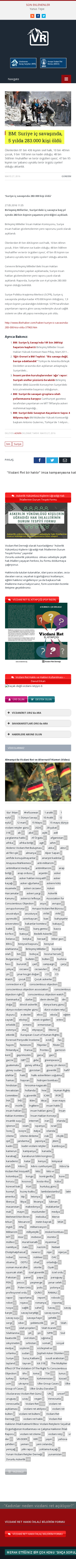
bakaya (57, 923)
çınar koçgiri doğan (28, 974)
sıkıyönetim (12, 1343)
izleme (10, 1136)
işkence (10, 1126)
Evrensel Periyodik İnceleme (23, 1040)
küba (58, 1181)
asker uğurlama (29, 883)
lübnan (53, 1201)
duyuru (10, 1014)
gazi (51, 1055)
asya (43, 903)
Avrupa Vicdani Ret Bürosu (48, 908)
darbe (29, 999)
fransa (28, 1050)
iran (47, 1120)
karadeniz (12, 1161)
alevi (63, 848)
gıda (35, 1060)
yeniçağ (10, 1449)
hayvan (24, 1080)
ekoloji (23, 1019)
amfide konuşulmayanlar (21, 858)
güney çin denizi (55, 1065)
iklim (32, 1100)
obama (10, 1262)
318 (8, 832)
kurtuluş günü (48, 1186)
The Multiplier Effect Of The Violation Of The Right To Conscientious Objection (36, 1368)
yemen (25, 1444)
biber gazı (57, 939)
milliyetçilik (32, 1232)
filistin (56, 1045)
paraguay (56, 1277)
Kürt (28, 1186)
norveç (23, 1257)
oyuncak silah (14, 1272)
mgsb (9, 1227)
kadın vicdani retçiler (34, 1146)
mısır (21, 1237)
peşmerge (36, 1282)
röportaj (57, 1302)
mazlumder (38, 1211)
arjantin (43, 873)
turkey (10, 1378)
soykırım (24, 1348)
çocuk (22, 979)
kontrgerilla (46, 1176)
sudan (25, 1353)
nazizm (41, 1247)
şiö (39, 1333)
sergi (9, 1323)
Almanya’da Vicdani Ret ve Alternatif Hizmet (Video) (37, 759)
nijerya (62, 1252)
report (41, 1297)
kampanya (29, 1151)
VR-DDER (22, 1439)
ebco (40, 1014)
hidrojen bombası (47, 1080)
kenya (42, 1161)
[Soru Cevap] (38, 1502)
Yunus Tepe (37, 9)
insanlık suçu (13, 1120)
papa (40, 1277)
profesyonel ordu (16, 1292)
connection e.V (14, 984)
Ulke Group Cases (48, 1383)
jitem (55, 1141)
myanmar (51, 1242)
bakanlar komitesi (35, 923)
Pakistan (11, 1277)
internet (33, 1120)
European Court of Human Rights (40, 1035)
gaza (40, 1055)
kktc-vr (50, 1171)
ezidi (48, 1040)
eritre (60, 1019)
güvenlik (51, 1070)
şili (29, 1333)
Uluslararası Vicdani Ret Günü (23, 1393)
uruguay (11, 1398)
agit (41, 843)
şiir (52, 1323)
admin (17, 433)
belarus (10, 939)
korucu (10, 1181)
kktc (38, 1171)
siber (21, 1323)
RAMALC (53, 1292)
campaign (48, 964)
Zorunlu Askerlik (15, 1459)
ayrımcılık (11, 918)
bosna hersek (52, 954)
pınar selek (55, 1282)
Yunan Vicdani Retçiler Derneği (24, 1454)
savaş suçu (12, 1318)
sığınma (45, 1338)
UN (49, 1393)
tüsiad (62, 1378)
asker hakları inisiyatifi (32, 878)
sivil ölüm (29, 1338)
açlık (44, 832)
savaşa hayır (34, 1318)
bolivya (34, 954)
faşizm (10, 1045)
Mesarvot (24, 1222)
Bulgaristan (12, 959)
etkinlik (10, 1035)
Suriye (17, 444)
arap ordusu (25, 873)
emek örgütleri (41, 1019)
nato (25, 1247)
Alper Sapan (52, 853)
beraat (41, 939)
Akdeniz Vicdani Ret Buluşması (24, 848)
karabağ (11, 1156)
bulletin (30, 959)
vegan (38, 1398)
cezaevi (23, 969)
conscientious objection (43, 984)
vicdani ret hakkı (33, 1419)
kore (62, 1176)
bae (46, 918)
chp (55, 969)
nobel (9, 1257)
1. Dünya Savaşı (27, 817)
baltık (9, 928)
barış (22, 928)
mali (8, 1211)
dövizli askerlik (28, 1004)
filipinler (42, 1045)
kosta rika (43, 1181)
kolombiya (12, 1176)
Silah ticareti (49, 1328)
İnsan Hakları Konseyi (43, 1115)
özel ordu (57, 1272)
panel (27, 1277)
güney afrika (32, 1065)
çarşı (63, 964)
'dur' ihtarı (12, 812)
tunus (62, 1373)
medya (56, 1211)
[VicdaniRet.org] (38, 36)
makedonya (33, 1206)
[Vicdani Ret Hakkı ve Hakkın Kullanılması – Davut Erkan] (25, 686)
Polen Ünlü (24, 1287)
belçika (27, 939)
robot (9, 1302)
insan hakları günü (41, 1110)
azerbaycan (30, 918)
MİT (8, 1237)
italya (37, 1131)
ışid (8, 1141)
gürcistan (34, 1070)
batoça (24, 933)
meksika (41, 1216)
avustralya (12, 913)
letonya (35, 1196)
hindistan (11, 1085)
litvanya (38, 1201)
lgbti (48, 1196)
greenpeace (52, 1060)
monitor (51, 1237)
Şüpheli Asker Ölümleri (50, 1353)
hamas (10, 1080)
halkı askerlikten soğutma (46, 1075)
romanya (40, 1302)
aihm (53, 843)
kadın (9, 1146)
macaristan (12, 1206)
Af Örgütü (37, 837)
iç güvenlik (30, 1095)
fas (60, 1040)
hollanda (30, 1090)
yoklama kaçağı (48, 1449)
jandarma (23, 1141)
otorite (38, 1267)
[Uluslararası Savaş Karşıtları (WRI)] (23, 67)
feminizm (25, 1045)
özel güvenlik (36, 1272)
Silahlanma (12, 1333)
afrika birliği (26, 843)
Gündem (66, 176)
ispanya (40, 1126)
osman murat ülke (16, 1267)
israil (54, 1126)
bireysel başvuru (28, 944)
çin (7, 974)
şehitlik (52, 1318)
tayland (10, 1363)
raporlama (25, 1297)
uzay (25, 1398)
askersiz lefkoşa (30, 898)
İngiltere (34, 1105)
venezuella (12, 1403)
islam (26, 1126)
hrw (44, 1090)
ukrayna (23, 1383)
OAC (54, 1257)
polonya (55, 1287)
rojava (24, 1302)
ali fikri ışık (12, 853)
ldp (23, 1196)
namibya (11, 1247)
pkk (8, 1287)
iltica (43, 1100)
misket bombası (54, 1232)
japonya (40, 1141)
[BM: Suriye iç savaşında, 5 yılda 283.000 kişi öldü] (38, 125)
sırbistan (31, 1343)
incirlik (19, 1105)
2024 (38, 827)
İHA (8, 1100)
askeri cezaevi (32, 888)
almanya (31, 853)
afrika (9, 843)
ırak (46, 1136)
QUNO (38, 1292)
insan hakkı (53, 1105)
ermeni (27, 1024)
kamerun (11, 1151)
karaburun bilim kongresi (37, 1156)
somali (46, 1343)
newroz (36, 1252)
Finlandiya (12, 1050)
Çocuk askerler (43, 979)
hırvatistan (12, 1090)
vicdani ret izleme (30, 1434)
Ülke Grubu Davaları (42, 1388)
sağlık (25, 1307)
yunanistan (55, 1454)
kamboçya (58, 1146)
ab (19, 832)
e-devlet (26, 1014)
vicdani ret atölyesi (35, 1409)
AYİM (46, 913)
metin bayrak (43, 1222)
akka (51, 848)
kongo (29, 1176)
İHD (20, 1100)
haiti (22, 1075)
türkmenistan (45, 1378)
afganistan (56, 837)
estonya (11, 1029)
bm (8, 444)
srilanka (11, 1353)
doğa (9, 1004)
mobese (36, 1237)
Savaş (51, 1307)
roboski (55, 1297)
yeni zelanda (44, 1444)
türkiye (24, 1378)
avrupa (56, 903)
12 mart (21, 822)
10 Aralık (48, 817)
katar (27, 1161)
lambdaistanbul (50, 1191)
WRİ (35, 1439)
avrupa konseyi (15, 908)
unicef (61, 1393)
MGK (60, 1222)
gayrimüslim (24, 1055)
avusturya (31, 913)
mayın (20, 1211)
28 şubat (52, 827)
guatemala (12, 1065)
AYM (57, 913)
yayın (49, 1439)
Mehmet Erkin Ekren (18, 1216)
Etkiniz (52, 1029)
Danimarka (12, 999)
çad (34, 964)
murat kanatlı (30, 1242)
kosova (26, 1181)
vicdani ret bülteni (29, 1414)
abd (30, 832)
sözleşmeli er (45, 1348)
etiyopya (37, 1029)
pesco (20, 1282)
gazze (9, 1060)
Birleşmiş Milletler (36, 949)
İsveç (9, 1131)
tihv (25, 1373)
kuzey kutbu (27, 1191)
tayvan (27, 1363)
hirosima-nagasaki (36, 1085)
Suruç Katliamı (31, 1358)
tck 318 (41, 1363)
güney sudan (14, 1070)
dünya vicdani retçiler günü (22, 1009)
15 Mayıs (37, 822)
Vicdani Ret (32, 1403)
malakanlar (52, 1206)
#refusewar (31, 812)
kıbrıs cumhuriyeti (41, 1166)
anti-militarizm (45, 863)
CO (47, 974)
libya (23, 1201)
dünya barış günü (53, 1004)
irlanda (61, 1120)
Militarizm (11, 1232)
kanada (46, 1151)
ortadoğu (52, 1262)
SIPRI (50, 1333)
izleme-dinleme (29, 1136)
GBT (23, 1060)
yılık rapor (27, 1449)
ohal (36, 1262)
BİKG (9, 944)
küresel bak (13, 1186)
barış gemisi (41, 928)
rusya (9, 1307)
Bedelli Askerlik (43, 933)
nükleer (38, 1257)
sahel (38, 1307)
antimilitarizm (43, 868)
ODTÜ (24, 1262)
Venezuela (54, 1398)
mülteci (10, 1242)
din (64, 999)
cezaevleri (41, 969)
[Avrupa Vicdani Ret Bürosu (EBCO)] (53, 67)
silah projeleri (27, 1328)
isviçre (22, 1131)
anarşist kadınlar (52, 858)
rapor (9, 1297)
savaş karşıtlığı (29, 1312)
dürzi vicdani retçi (54, 1009)
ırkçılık (60, 1136)
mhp (21, 1227)
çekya (9, 969)
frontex (44, 1050)
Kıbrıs (21, 1166)
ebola (53, 1014)
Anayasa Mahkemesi (18, 863)
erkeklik (10, 1024)
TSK (47, 1373)
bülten (46, 959)
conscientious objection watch (46, 994)
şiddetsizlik (36, 1323)
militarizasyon (38, 1227)
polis (40, 1287)
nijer (49, 1252)
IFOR (58, 1095)
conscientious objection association (27, 989)
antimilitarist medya (17, 868)
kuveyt (10, 1191)
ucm (8, 1383)
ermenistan (44, 1024)
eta (24, 1029)
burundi (21, 964)
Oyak (51, 1267)
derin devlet (47, 999)
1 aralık (48, 812)
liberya (10, 1201)
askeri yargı (33, 893)
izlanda (50, 1131)
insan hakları (13, 1110)
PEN (8, 1282)
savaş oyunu (52, 1312)
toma (36, 1373)
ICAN (46, 1095)
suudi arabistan (55, 1358)
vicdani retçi (55, 1434)
